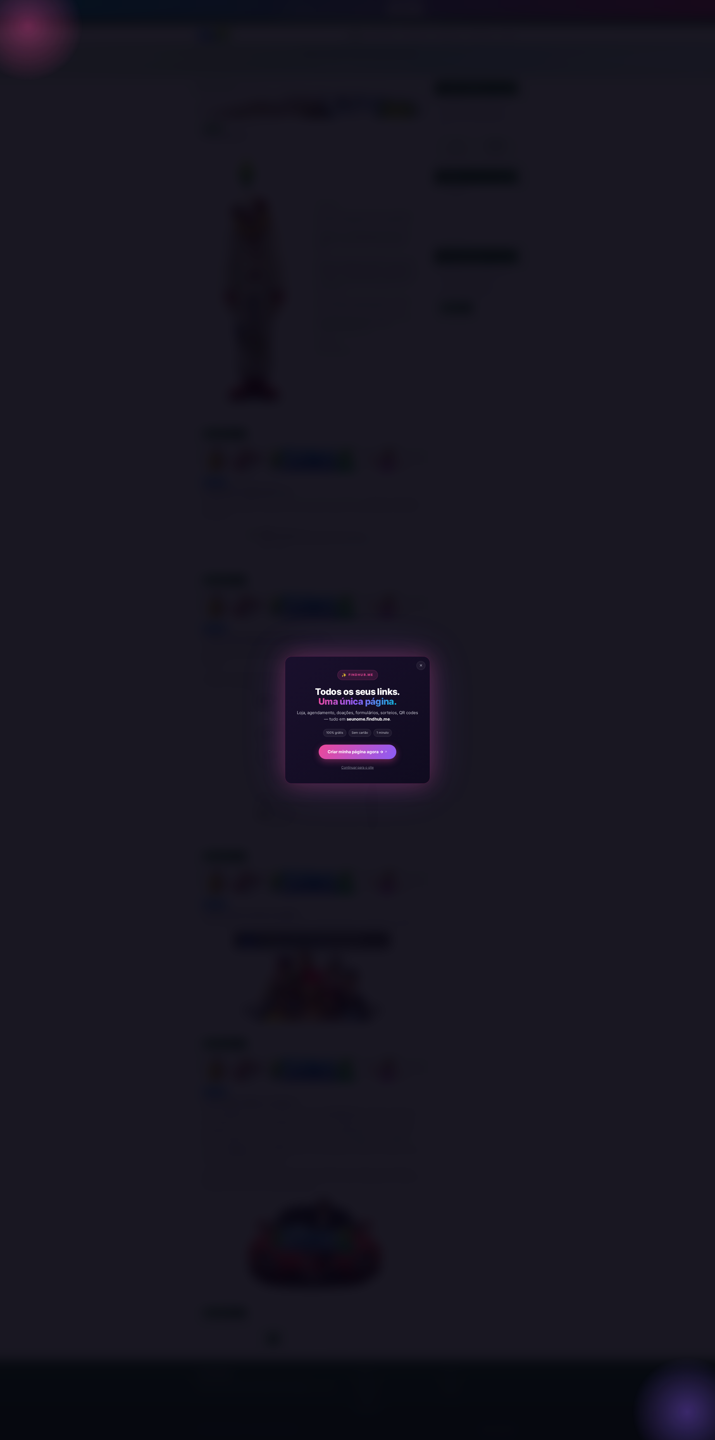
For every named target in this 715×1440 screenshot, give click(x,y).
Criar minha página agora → (355, 751)
